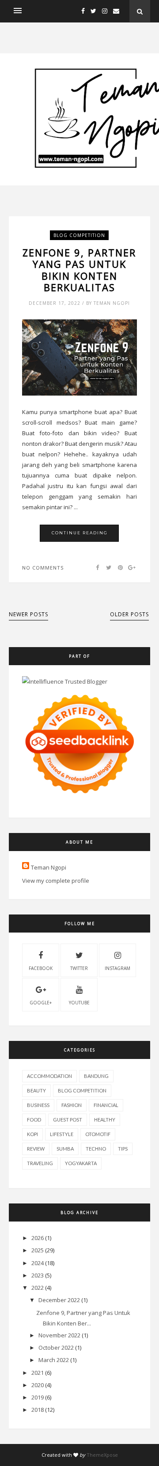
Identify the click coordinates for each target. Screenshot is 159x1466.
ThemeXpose (102, 1454)
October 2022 (56, 1347)
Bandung (96, 1076)
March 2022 (53, 1360)
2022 (37, 1288)
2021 (37, 1373)
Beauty (36, 1090)
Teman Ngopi (48, 867)
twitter (79, 968)
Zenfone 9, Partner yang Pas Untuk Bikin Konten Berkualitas (79, 270)
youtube (79, 1003)
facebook (41, 968)
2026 (37, 1238)
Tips (123, 1148)
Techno (96, 1148)
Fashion (71, 1105)
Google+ (41, 1003)
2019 (37, 1397)
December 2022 (59, 1300)
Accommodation (49, 1076)
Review (36, 1148)
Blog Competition (79, 235)
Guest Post (67, 1119)
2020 (37, 1385)
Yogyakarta (81, 1163)
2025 (37, 1250)
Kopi (32, 1134)
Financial (106, 1105)
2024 (37, 1263)
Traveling (40, 1163)
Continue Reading (80, 532)
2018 (37, 1410)
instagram (117, 968)
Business (38, 1105)
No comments (43, 567)
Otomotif (97, 1134)
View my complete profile (55, 881)
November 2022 (59, 1335)
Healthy (104, 1119)
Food (34, 1119)
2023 (37, 1275)
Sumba (65, 1148)
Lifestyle (61, 1134)
